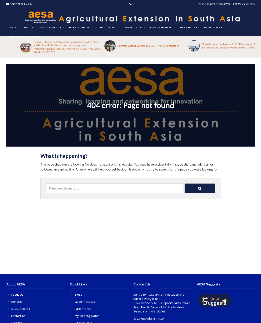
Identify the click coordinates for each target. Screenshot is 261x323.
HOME (13, 27)
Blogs (28, 27)
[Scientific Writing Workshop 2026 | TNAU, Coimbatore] (96, 46)
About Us (17, 294)
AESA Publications (22, 36)
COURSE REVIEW (160, 27)
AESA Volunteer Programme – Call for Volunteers (227, 4)
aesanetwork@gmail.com (149, 318)
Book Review (133, 27)
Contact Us (18, 316)
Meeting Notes (80, 27)
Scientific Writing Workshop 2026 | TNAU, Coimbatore (134, 45)
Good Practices (85, 301)
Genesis (16, 301)
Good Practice (51, 27)
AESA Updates (20, 309)
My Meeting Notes (87, 316)
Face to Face (108, 27)
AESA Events (213, 27)
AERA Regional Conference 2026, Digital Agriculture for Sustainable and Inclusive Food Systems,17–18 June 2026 (220, 46)
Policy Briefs (187, 27)
